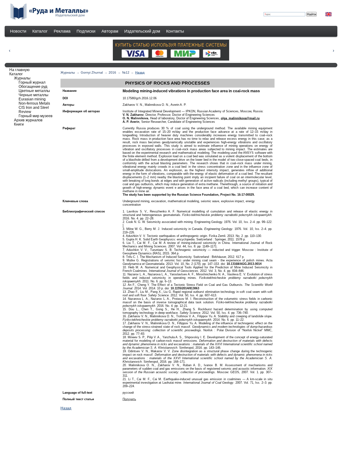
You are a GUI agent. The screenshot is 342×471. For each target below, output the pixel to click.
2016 (112, 72)
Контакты (175, 31)
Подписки (86, 31)
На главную (19, 70)
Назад (139, 72)
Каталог (40, 31)
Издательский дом (142, 31)
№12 (125, 72)
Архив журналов (28, 120)
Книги (19, 124)
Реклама (62, 31)
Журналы (67, 72)
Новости (18, 31)
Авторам (109, 31)
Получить (129, 399)
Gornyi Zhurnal (92, 72)
